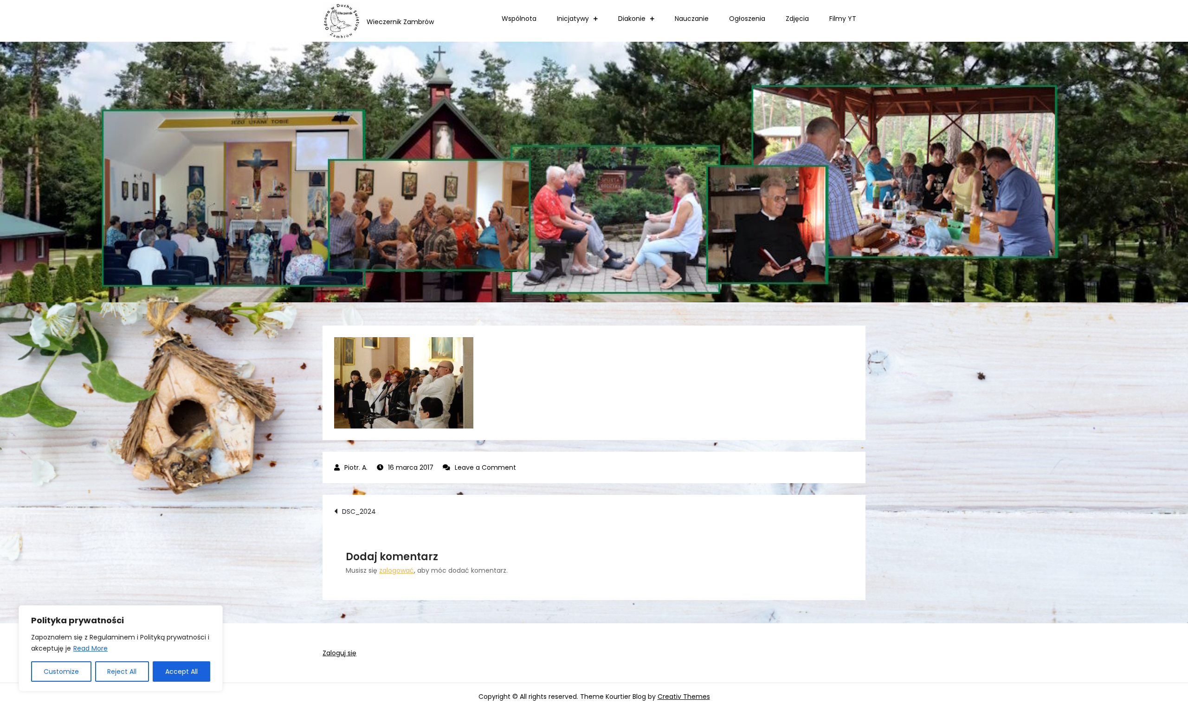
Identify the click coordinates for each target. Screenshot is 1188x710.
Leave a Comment (485, 467)
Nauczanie (692, 18)
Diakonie (632, 18)
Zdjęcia (797, 18)
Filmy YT (842, 18)
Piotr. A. (356, 467)
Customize (61, 671)
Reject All (121, 671)
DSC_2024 (359, 511)
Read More (90, 648)
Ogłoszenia (747, 18)
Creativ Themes (684, 696)
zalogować (396, 570)
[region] (121, 648)
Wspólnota (519, 18)
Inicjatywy (573, 18)
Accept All (181, 671)
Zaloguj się (339, 653)
